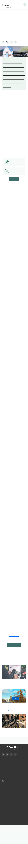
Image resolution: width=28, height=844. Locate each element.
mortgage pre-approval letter (11, 205)
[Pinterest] (15, 45)
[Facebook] (3, 45)
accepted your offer (16, 412)
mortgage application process (15, 133)
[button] (14, 696)
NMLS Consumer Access (18, 801)
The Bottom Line (7, 90)
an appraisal (13, 472)
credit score (8, 307)
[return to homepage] (6, 4)
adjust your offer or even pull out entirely (14, 440)
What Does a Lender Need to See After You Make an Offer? (13, 78)
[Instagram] (7, 773)
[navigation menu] (24, 4)
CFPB (21, 519)
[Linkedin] (11, 45)
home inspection (19, 431)
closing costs (18, 505)
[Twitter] (7, 45)
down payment (6, 519)
